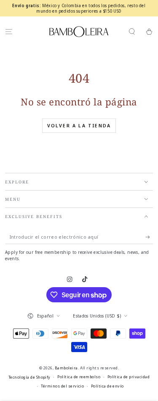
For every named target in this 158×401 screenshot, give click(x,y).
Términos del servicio (62, 386)
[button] (132, 31)
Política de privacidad (128, 376)
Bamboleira (66, 368)
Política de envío (107, 386)
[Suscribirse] (149, 237)
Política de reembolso (78, 376)
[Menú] (9, 31)
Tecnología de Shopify (29, 377)
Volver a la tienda (79, 125)
